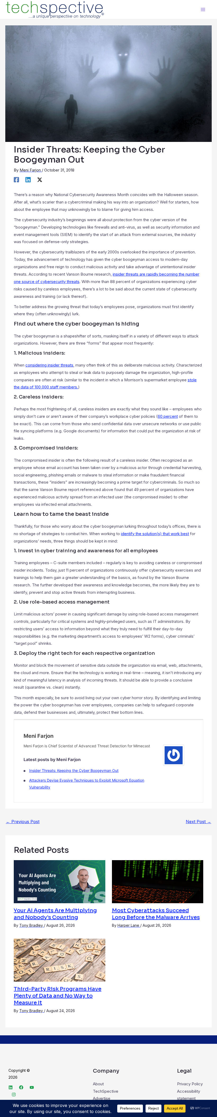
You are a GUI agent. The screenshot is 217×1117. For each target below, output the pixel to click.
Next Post (198, 821)
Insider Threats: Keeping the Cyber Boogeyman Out (74, 770)
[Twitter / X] (39, 179)
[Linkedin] (28, 179)
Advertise (101, 1098)
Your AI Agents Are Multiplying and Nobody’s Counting (55, 914)
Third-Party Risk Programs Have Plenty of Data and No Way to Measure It (57, 996)
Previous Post (22, 821)
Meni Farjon (38, 736)
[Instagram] (14, 1094)
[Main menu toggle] (203, 9)
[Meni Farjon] (173, 755)
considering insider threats (49, 365)
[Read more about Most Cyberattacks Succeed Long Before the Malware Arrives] (157, 881)
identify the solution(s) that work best (155, 533)
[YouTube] (32, 1087)
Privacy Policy (190, 1083)
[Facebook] (16, 179)
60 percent (168, 416)
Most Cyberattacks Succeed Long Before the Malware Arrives (156, 914)
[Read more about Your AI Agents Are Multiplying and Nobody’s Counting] (59, 881)
